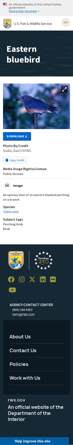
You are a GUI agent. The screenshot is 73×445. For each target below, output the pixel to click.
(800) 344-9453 (22, 310)
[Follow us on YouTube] (14, 290)
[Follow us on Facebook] (12, 280)
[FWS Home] (7, 24)
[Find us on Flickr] (54, 280)
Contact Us (23, 350)
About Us (20, 336)
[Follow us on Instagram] (23, 280)
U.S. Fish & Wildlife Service (33, 24)
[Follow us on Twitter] (33, 280)
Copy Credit (16, 160)
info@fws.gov (23, 315)
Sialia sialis (11, 212)
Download (16, 136)
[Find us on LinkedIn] (44, 280)
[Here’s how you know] (36, 8)
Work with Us (25, 377)
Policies (19, 364)
